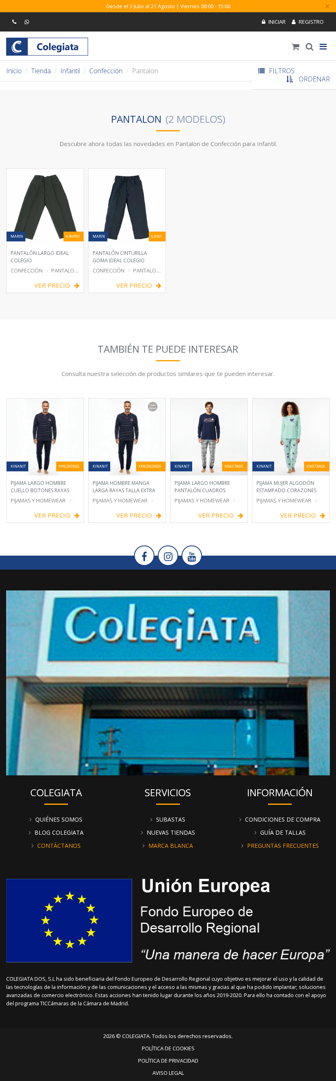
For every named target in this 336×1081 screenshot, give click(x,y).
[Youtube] (192, 555)
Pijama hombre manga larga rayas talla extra (124, 487)
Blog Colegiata (59, 832)
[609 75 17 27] (28, 21)
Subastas (170, 819)
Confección (106, 70)
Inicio (14, 70)
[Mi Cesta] (296, 47)
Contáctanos (59, 845)
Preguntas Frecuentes (283, 845)
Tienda (41, 70)
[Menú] (323, 47)
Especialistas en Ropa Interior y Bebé (47, 47)
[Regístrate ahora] (308, 21)
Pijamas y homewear (284, 500)
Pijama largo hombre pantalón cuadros (202, 487)
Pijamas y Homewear (38, 500)
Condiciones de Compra (282, 819)
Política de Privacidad (168, 1060)
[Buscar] (310, 47)
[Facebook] (144, 555)
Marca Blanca (170, 845)
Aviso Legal (168, 1072)
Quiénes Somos (58, 819)
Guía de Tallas (283, 832)
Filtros (282, 70)
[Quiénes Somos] (168, 682)
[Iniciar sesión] (274, 21)
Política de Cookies (168, 1048)
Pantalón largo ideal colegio (40, 257)
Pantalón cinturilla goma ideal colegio (120, 257)
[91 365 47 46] (15, 21)
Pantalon (64, 270)
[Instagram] (168, 555)
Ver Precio (52, 285)
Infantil (70, 70)
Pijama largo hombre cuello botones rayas (40, 487)
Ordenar (314, 78)
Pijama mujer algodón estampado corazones (286, 487)
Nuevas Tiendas (171, 832)
